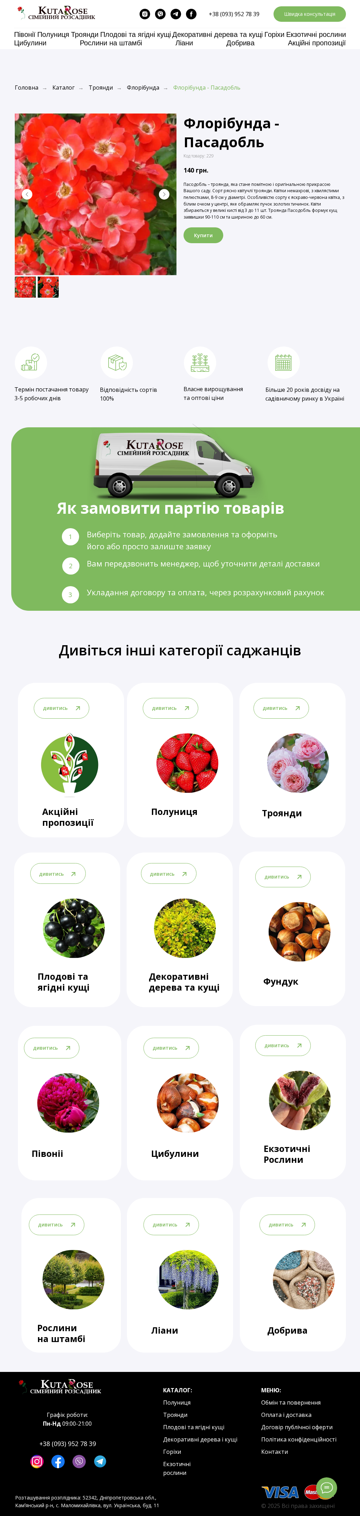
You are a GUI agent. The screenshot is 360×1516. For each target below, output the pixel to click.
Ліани (184, 43)
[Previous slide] (27, 194)
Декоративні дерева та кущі (217, 34)
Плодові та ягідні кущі (135, 34)
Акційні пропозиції (317, 43)
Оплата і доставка (286, 1415)
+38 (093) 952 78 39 (234, 14)
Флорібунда (143, 87)
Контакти (274, 1452)
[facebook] (191, 14)
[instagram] (145, 14)
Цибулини (30, 43)
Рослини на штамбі (111, 43)
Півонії (25, 34)
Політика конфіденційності (298, 1439)
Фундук (280, 981)
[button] (310, 14)
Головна (26, 87)
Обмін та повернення (291, 1402)
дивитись (276, 876)
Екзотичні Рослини (287, 1153)
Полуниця (53, 34)
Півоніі (47, 1153)
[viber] (160, 14)
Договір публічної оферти (297, 1427)
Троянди (84, 34)
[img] (299, 931)
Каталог (63, 87)
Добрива (240, 43)
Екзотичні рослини (316, 34)
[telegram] (176, 14)
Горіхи (274, 34)
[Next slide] (164, 194)
